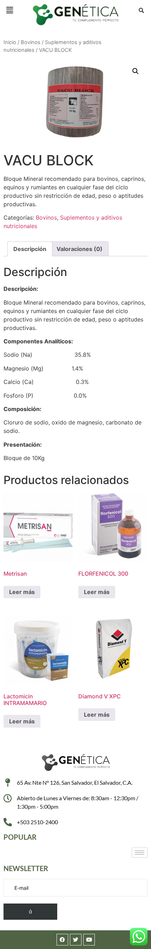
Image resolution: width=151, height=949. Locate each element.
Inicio (10, 42)
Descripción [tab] (29, 248)
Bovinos (30, 42)
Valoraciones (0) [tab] (80, 248)
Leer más (22, 591)
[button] (9, 10)
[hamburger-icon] (139, 852)
